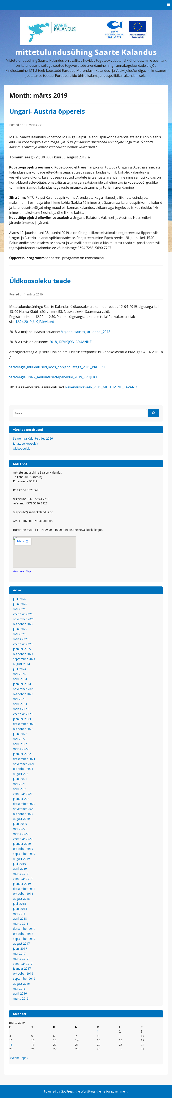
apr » (25, 1058)
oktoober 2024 (23, 654)
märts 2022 (21, 749)
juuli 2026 (19, 599)
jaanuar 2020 (22, 844)
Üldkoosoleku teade (40, 281)
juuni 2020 (20, 824)
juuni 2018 (20, 909)
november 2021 (23, 764)
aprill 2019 (20, 869)
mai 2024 (19, 674)
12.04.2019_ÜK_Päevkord (34, 321)
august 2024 (21, 664)
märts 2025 (21, 639)
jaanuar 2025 (22, 649)
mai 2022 (19, 739)
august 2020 (21, 819)
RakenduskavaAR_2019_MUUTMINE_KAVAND (101, 387)
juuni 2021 (20, 779)
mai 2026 (19, 609)
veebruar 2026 (23, 614)
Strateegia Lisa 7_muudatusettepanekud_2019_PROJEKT (53, 377)
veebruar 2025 (23, 644)
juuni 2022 (20, 734)
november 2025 (23, 619)
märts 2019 (21, 874)
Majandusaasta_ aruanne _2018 (85, 331)
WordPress (88, 1091)
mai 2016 (19, 989)
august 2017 (21, 943)
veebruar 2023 (23, 714)
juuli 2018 (19, 904)
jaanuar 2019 (22, 884)
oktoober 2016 (23, 973)
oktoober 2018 (23, 894)
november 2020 (23, 809)
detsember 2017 (24, 929)
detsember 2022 (24, 724)
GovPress (67, 1091)
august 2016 (21, 984)
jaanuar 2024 (22, 684)
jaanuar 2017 (22, 968)
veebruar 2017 (23, 964)
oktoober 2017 (23, 934)
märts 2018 (21, 924)
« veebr (14, 1058)
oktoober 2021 (23, 769)
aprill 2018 (20, 918)
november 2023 (23, 689)
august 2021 (21, 774)
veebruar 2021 (23, 794)
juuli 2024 (19, 669)
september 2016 (24, 978)
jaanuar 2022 (22, 754)
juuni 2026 (20, 604)
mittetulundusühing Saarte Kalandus (86, 52)
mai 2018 (19, 914)
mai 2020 (19, 829)
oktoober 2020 (23, 814)
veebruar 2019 (23, 879)
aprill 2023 (20, 704)
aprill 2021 (20, 789)
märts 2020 (21, 834)
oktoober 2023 (23, 694)
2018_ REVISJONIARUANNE (70, 341)
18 (11, 1045)
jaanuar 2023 (22, 719)
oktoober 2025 (23, 624)
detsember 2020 (24, 804)
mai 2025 (19, 634)
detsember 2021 (24, 759)
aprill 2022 (20, 744)
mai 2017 (19, 954)
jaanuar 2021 (22, 799)
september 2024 (24, 659)
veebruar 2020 (23, 839)
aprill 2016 (20, 993)
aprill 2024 (20, 679)
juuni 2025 (20, 629)
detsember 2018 (24, 889)
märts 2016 (21, 998)
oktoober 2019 (23, 849)
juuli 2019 (19, 864)
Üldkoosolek (21, 448)
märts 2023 (21, 709)
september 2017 (24, 939)
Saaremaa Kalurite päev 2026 (33, 438)
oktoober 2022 (23, 729)
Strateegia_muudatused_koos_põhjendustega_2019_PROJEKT (57, 367)
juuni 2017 (20, 948)
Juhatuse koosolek (25, 443)
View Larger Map (22, 571)
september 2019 (24, 854)
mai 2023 (19, 699)
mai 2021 (19, 784)
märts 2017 (21, 959)
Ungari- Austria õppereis (47, 111)
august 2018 (21, 899)
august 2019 (21, 859)
